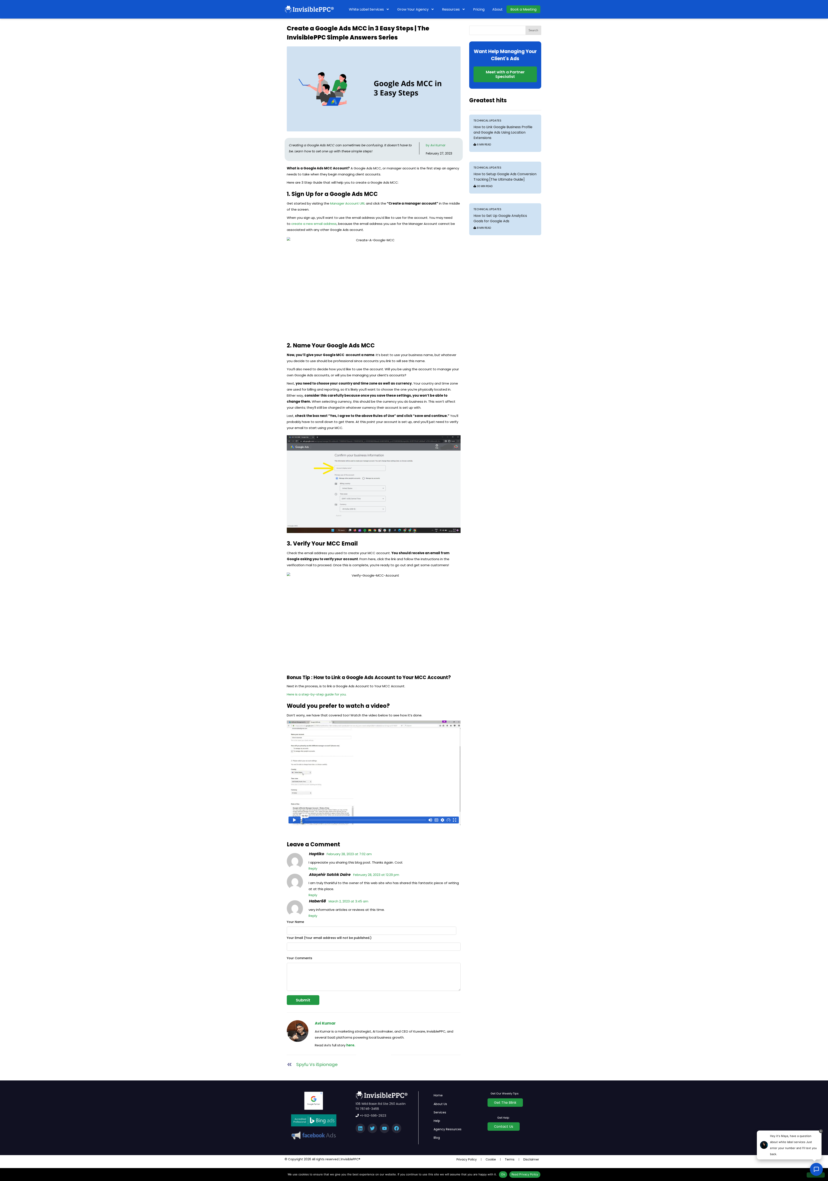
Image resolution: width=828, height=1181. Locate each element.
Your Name (295, 922)
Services (440, 1112)
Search (533, 30)
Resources (451, 9)
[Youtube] (384, 1128)
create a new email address (314, 223)
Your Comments (299, 958)
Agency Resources (447, 1129)
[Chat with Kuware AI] (816, 1169)
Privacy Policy (466, 1159)
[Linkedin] (360, 1128)
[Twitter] (372, 1128)
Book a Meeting (523, 9)
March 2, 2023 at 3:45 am (348, 901)
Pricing (479, 9)
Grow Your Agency (413, 9)
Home (438, 1095)
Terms (509, 1159)
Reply (313, 868)
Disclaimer (531, 1159)
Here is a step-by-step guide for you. (317, 694)
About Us (440, 1104)
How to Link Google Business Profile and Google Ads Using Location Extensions (503, 132)
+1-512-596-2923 (372, 1115)
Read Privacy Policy (524, 1174)
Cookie (491, 1159)
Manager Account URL (347, 203)
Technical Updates (487, 120)
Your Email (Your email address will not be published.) (329, 938)
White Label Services (366, 9)
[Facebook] (396, 1128)
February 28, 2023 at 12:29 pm (376, 874)
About (497, 9)
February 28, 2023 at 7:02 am (349, 854)
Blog (437, 1137)
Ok (503, 1174)
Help (437, 1121)
